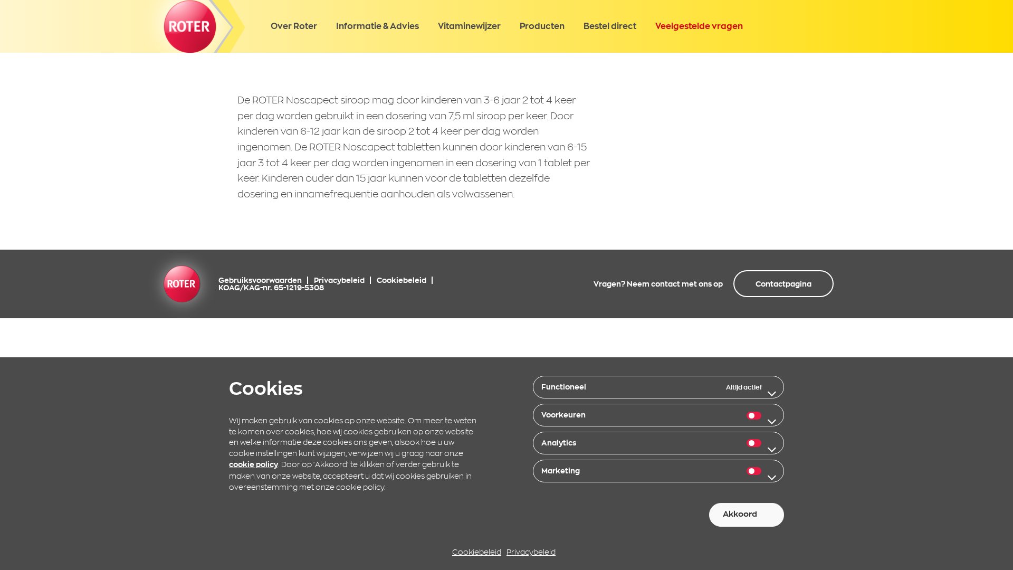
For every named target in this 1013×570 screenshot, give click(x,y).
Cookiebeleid (476, 552)
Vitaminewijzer (469, 26)
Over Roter (294, 26)
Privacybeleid (531, 552)
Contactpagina (783, 284)
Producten (542, 26)
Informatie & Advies (377, 26)
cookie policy (253, 465)
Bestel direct (610, 26)
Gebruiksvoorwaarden (260, 280)
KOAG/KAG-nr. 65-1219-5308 (271, 287)
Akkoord (740, 514)
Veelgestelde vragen (699, 26)
